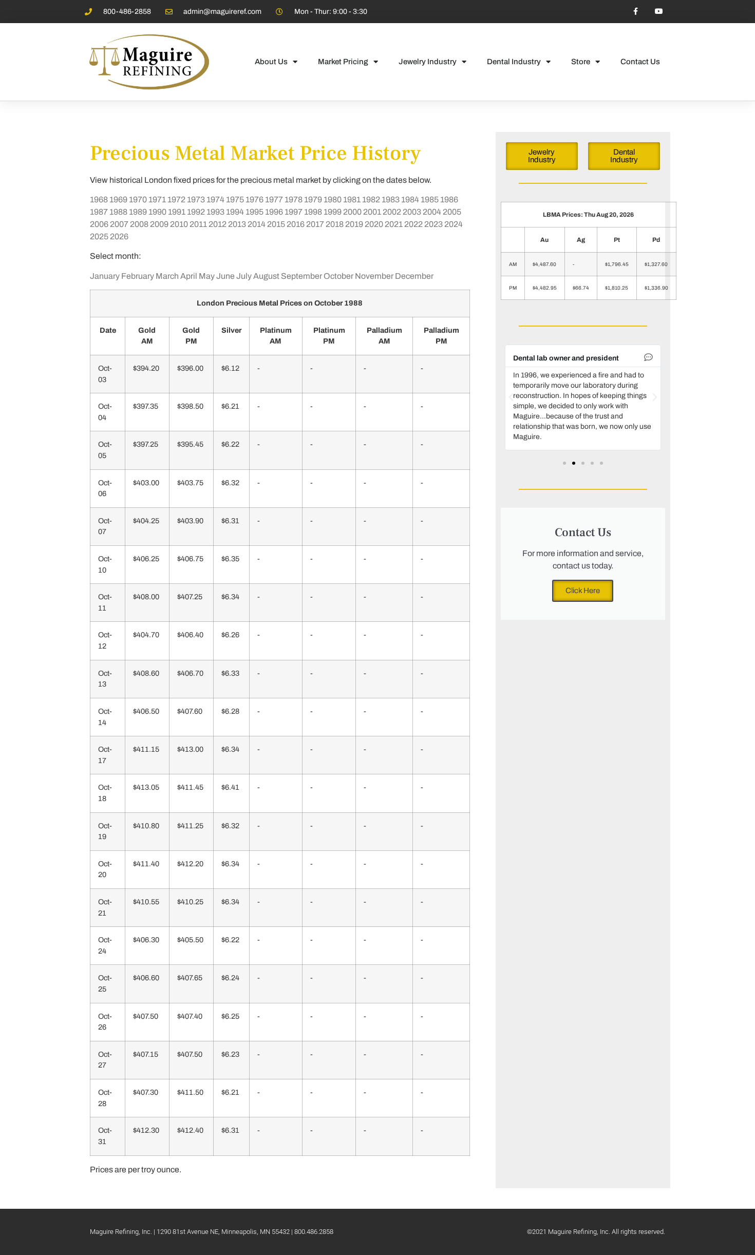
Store (580, 62)
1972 (176, 199)
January (105, 276)
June (225, 276)
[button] (511, 397)
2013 (237, 224)
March (167, 276)
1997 (294, 211)
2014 (257, 224)
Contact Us (640, 62)
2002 (392, 211)
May (207, 276)
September (301, 276)
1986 (449, 199)
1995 (254, 211)
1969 (118, 199)
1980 (333, 199)
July (244, 276)
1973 (196, 199)
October (338, 276)
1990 (157, 211)
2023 (433, 224)
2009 (159, 224)
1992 (196, 211)
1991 (176, 211)
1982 (371, 199)
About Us (271, 62)
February (137, 276)
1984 (410, 199)
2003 (412, 211)
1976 (254, 199)
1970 (138, 199)
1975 (235, 199)
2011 (198, 224)
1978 (294, 199)
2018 (335, 224)
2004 (432, 211)
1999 (333, 211)
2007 (119, 224)
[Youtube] (658, 11)
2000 (352, 211)
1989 (138, 211)
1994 (235, 211)
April (188, 276)
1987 (99, 211)
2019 (354, 224)
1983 (391, 199)
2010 (179, 224)
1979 (313, 199)
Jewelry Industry (428, 62)
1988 (118, 211)
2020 (374, 224)
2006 (99, 224)
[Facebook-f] (635, 11)
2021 (394, 224)
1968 (99, 199)
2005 (452, 211)
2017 (315, 224)
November (374, 276)
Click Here (582, 590)
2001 (372, 211)
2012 (217, 224)
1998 (313, 211)
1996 (274, 211)
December (414, 276)
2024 (453, 224)
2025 (99, 236)
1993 (215, 211)
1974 (215, 199)
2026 (119, 236)
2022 (413, 224)
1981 (352, 199)
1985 (430, 199)
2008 (139, 224)
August (266, 276)
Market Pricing (343, 62)
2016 (296, 224)
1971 (157, 199)
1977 (274, 199)
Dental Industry (514, 62)
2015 (276, 224)
